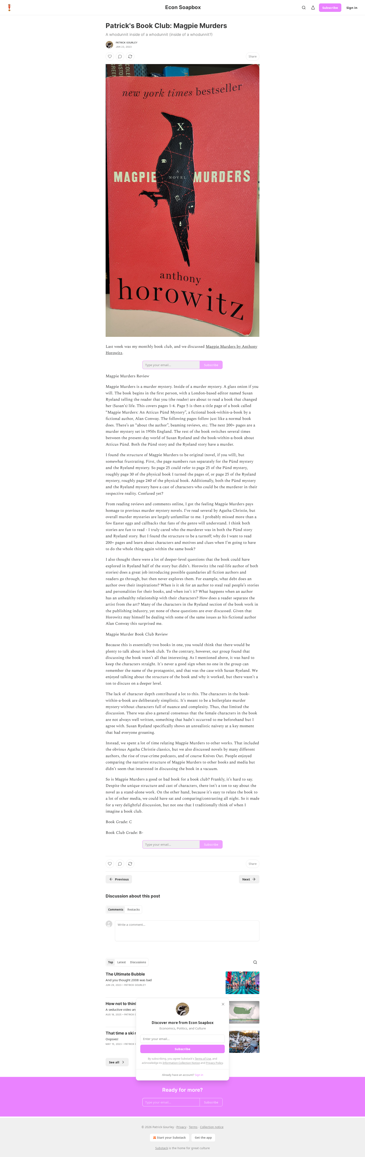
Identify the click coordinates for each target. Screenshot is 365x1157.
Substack (161, 1148)
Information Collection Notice (181, 1063)
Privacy (181, 1127)
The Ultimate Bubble (125, 974)
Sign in (351, 7)
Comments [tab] (115, 909)
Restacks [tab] (133, 909)
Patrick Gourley (127, 42)
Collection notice (211, 1127)
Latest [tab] (121, 962)
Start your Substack (171, 1137)
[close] (223, 1004)
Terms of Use (203, 1058)
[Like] (110, 56)
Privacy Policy (214, 1063)
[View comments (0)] (120, 56)
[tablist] (124, 909)
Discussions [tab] (138, 962)
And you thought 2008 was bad (129, 980)
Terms (193, 1127)
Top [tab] (110, 962)
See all (114, 1062)
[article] (182, 983)
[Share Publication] (313, 7)
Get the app (203, 1137)
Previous (122, 879)
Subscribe (330, 7)
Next (246, 879)
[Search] (304, 7)
